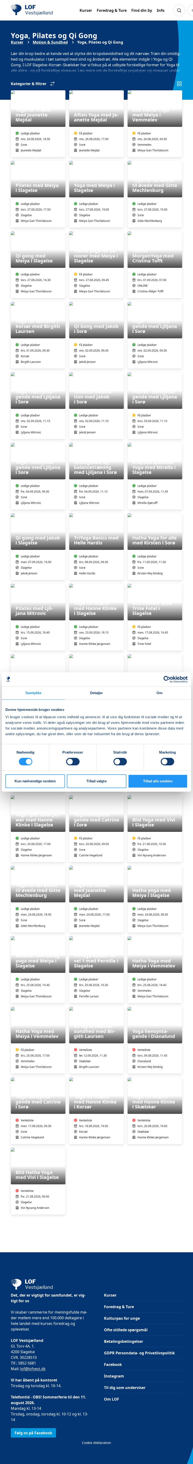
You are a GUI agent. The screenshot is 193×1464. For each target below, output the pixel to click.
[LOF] (45, 10)
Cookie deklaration (96, 1442)
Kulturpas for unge (122, 1318)
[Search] (179, 10)
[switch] (73, 761)
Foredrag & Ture (112, 10)
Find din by (141, 10)
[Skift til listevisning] (179, 84)
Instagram (114, 1376)
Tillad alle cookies (158, 781)
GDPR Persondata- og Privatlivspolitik (139, 1353)
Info (161, 10)
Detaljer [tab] (96, 693)
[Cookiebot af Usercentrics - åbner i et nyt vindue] (167, 679)
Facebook (113, 1364)
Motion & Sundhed (50, 42)
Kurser (86, 10)
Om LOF (111, 1399)
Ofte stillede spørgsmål (126, 1329)
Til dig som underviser (124, 1387)
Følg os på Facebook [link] (33, 1432)
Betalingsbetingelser (123, 1341)
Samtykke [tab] (33, 693)
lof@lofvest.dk (33, 1368)
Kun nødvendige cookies (35, 781)
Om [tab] (159, 693)
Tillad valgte (96, 781)
